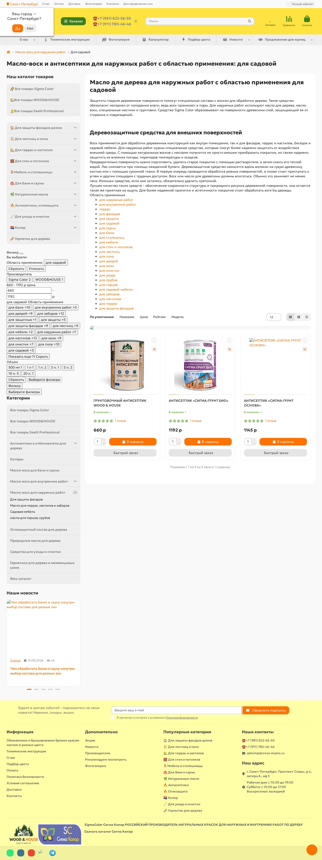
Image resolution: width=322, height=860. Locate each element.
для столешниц (111, 237)
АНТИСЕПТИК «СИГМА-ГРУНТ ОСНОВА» (268, 402)
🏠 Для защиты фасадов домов (36, 128)
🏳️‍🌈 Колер (17, 227)
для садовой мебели (116, 289)
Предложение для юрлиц (285, 40)
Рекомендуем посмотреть (105, 760)
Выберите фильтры (44, 379)
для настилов (110, 299)
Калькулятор (159, 40)
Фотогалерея (93, 3)
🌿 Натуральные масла (29, 194)
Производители (97, 753)
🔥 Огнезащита (175, 791)
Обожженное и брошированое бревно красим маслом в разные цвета (43, 742)
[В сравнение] (154, 349)
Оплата (59, 3)
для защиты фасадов (116, 308)
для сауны (107, 228)
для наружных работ (116, 200)
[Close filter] (21, 253)
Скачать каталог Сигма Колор (108, 832)
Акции (90, 740)
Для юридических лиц (138, 3)
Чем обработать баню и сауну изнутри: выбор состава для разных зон (42, 670)
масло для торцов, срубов (30, 518)
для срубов (108, 280)
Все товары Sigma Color (29, 410)
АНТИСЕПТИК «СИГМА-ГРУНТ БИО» (198, 400)
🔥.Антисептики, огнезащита (34, 205)
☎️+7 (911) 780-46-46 (112, 24)
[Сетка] (290, 317)
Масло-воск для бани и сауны (34, 470)
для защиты (109, 218)
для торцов (108, 285)
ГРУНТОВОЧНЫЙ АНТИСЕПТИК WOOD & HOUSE (120, 402)
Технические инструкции (70, 40)
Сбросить (16, 269)
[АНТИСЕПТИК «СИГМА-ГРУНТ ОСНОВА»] (275, 365)
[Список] (298, 317)
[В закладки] (154, 340)
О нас (46, 3)
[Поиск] (249, 21)
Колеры (16, 459)
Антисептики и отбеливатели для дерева (38, 445)
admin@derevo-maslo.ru (266, 753)
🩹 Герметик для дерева (30, 239)
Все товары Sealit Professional (35, 432)
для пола (106, 256)
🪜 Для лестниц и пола (29, 139)
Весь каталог (20, 578)
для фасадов (109, 214)
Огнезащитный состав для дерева (38, 529)
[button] (7, 642)
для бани (106, 233)
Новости (236, 40)
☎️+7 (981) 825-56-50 (112, 18)
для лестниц (109, 252)
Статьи (15, 660)
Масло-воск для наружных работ (40, 52)
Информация (20, 731)
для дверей (108, 261)
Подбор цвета (199, 40)
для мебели (108, 242)
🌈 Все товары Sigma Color (32, 89)
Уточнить (36, 269)
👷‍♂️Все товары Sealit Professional (37, 111)
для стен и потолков (115, 247)
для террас (108, 303)
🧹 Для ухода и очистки (29, 216)
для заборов (109, 294)
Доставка (74, 3)
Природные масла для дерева (35, 540)
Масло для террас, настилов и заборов (39, 506)
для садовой (109, 223)
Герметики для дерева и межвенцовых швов (42, 565)
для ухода (107, 275)
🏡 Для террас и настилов (31, 150)
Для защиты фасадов (26, 499)
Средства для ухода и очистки (35, 552)
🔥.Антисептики (176, 785)
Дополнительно (101, 731)
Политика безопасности (25, 777)
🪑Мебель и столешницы (31, 172)
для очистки (109, 270)
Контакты (113, 3)
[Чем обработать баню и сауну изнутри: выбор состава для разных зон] (43, 627)
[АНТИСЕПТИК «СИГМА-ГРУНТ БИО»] (200, 365)
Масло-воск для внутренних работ (39, 481)
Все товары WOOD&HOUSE (32, 421)
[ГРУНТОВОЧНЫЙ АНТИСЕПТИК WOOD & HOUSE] (125, 365)
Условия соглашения (23, 783)
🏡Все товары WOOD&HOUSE (34, 100)
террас (105, 209)
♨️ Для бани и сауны (27, 183)
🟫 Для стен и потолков (29, 161)
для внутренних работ (117, 204)
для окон (106, 266)
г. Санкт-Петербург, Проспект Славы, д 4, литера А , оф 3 (279, 774)
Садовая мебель (22, 512)
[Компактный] (307, 317)
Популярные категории (187, 731)
